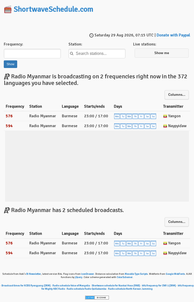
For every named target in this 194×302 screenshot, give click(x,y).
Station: (75, 44)
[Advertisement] (97, 23)
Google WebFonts (175, 273)
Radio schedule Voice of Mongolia (71, 285)
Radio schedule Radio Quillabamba (86, 288)
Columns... (176, 95)
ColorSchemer (125, 277)
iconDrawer (87, 273)
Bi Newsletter (33, 273)
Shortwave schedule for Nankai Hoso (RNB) (116, 285)
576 (9, 116)
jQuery (78, 277)
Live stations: (144, 44)
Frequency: (13, 44)
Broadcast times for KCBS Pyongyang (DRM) (26, 285)
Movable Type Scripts (136, 273)
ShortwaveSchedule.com (53, 9)
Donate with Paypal (173, 35)
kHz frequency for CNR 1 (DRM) (159, 285)
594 (9, 125)
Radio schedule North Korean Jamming (130, 288)
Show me (161, 53)
